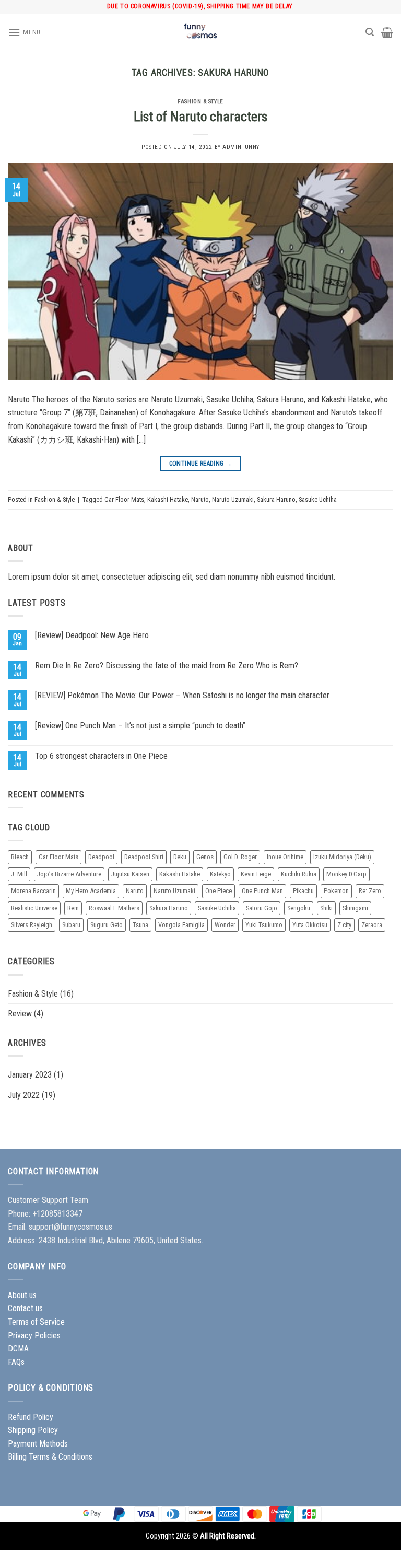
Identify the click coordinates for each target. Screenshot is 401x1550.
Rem (73, 908)
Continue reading (200, 463)
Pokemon (336, 891)
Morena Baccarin (33, 891)
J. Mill (19, 874)
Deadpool (101, 857)
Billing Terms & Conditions (50, 1457)
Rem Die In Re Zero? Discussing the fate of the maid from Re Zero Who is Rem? (166, 665)
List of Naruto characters (200, 116)
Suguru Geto (106, 925)
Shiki (326, 908)
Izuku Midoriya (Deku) (342, 857)
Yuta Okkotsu (309, 925)
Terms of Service (36, 1322)
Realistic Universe (34, 908)
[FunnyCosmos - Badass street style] (200, 32)
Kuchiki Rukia (298, 874)
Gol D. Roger (240, 857)
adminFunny (241, 147)
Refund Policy (30, 1417)
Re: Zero (370, 891)
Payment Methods (38, 1444)
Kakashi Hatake (167, 499)
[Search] (369, 32)
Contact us (25, 1308)
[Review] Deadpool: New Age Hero (92, 635)
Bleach (20, 857)
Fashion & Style (200, 101)
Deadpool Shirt (143, 857)
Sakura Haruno (276, 499)
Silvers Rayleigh (31, 925)
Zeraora (371, 925)
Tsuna (140, 925)
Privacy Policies (34, 1335)
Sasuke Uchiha (318, 499)
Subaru (71, 925)
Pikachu (303, 891)
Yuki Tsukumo (263, 925)
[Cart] (387, 32)
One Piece (218, 891)
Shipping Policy (33, 1430)
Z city (344, 925)
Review (20, 1014)
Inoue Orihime (285, 857)
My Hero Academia (91, 891)
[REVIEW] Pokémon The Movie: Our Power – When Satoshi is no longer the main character (182, 695)
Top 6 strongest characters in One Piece (101, 756)
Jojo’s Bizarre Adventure (69, 874)
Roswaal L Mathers (114, 908)
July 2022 (24, 1095)
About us (22, 1295)
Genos (205, 857)
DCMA (18, 1349)
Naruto (200, 499)
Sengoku (298, 908)
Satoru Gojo (261, 908)
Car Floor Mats (124, 499)
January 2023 (30, 1075)
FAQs (16, 1362)
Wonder (225, 925)
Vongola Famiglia (181, 925)
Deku (179, 857)
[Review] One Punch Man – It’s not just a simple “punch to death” (140, 726)
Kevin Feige (256, 874)
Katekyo (220, 874)
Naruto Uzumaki (233, 499)
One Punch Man (262, 891)
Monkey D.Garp (346, 874)
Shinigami (355, 908)
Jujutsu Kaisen (130, 874)
